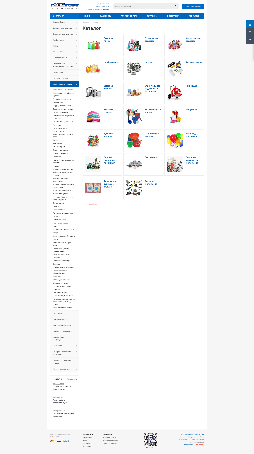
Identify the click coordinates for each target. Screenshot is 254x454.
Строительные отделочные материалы (63, 65)
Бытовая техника (60, 58)
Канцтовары (58, 313)
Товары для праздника (62, 331)
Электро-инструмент (61, 369)
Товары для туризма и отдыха (62, 361)
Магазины (152, 16)
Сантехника (57, 346)
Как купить (105, 16)
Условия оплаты (109, 437)
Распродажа (58, 72)
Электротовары (59, 52)
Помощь (107, 434)
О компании (173, 16)
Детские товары (59, 319)
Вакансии (86, 443)
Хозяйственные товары (62, 84)
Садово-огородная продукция (60, 338)
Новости (86, 440)
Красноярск (104, 9)
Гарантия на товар (110, 443)
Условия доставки (110, 440)
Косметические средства (63, 34)
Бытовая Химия (59, 22)
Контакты (194, 16)
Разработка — (190, 445)
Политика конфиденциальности (192, 434)
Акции (87, 16)
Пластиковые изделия (62, 325)
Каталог (60, 16)
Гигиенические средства (62, 28)
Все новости (72, 379)
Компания (88, 434)
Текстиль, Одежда (60, 78)
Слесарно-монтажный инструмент (62, 353)
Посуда (56, 46)
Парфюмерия (58, 40)
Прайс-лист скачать (193, 6)
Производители (129, 16)
